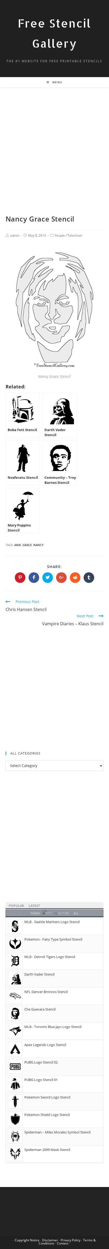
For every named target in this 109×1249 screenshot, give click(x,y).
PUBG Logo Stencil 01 (41, 1079)
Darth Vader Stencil (39, 974)
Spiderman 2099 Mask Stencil (47, 1149)
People (60, 235)
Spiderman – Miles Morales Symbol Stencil (57, 1132)
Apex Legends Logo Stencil (45, 1044)
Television (74, 235)
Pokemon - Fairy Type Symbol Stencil (53, 939)
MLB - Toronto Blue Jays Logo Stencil (52, 1026)
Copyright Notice (27, 1240)
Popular (16, 905)
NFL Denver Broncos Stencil (46, 991)
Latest (34, 905)
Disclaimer (50, 1240)
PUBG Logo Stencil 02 (41, 1062)
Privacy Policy (70, 1240)
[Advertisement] (54, 157)
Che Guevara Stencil (40, 1009)
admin (14, 235)
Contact (62, 1243)
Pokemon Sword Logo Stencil (47, 1097)
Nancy (38, 545)
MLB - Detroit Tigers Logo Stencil (49, 956)
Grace (27, 545)
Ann (17, 545)
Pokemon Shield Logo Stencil (47, 1114)
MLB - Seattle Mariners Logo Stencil (52, 921)
